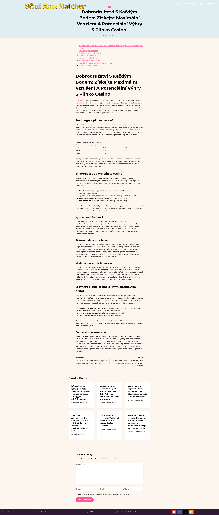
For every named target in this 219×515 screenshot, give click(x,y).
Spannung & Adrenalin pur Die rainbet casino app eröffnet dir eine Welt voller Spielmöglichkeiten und (80, 423)
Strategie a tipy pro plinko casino (90, 53)
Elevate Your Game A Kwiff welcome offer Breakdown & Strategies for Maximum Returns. (128, 361)
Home (179, 3)
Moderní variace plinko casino (89, 60)
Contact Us (211, 3)
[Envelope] (174, 512)
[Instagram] (191, 512)
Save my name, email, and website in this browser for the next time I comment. (103, 494)
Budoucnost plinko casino (88, 65)
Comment (80, 464)
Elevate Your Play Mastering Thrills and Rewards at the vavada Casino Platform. (109, 420)
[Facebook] (179, 512)
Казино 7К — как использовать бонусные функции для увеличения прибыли (91, 360)
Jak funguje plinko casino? (88, 51)
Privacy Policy (6, 512)
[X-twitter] (185, 512)
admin (105, 35)
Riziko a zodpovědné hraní (88, 58)
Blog (200, 3)
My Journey (190, 3)
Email (102, 489)
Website (126, 489)
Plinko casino (80, 100)
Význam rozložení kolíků (87, 55)
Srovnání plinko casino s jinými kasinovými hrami (96, 63)
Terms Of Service (42, 512)
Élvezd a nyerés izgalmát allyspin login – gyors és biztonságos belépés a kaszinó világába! (137, 391)
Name (79, 489)
